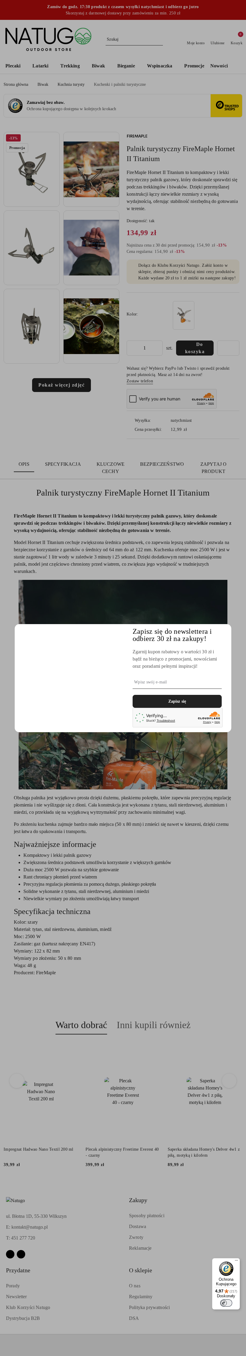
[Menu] (236, 1261)
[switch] (226, 1303)
